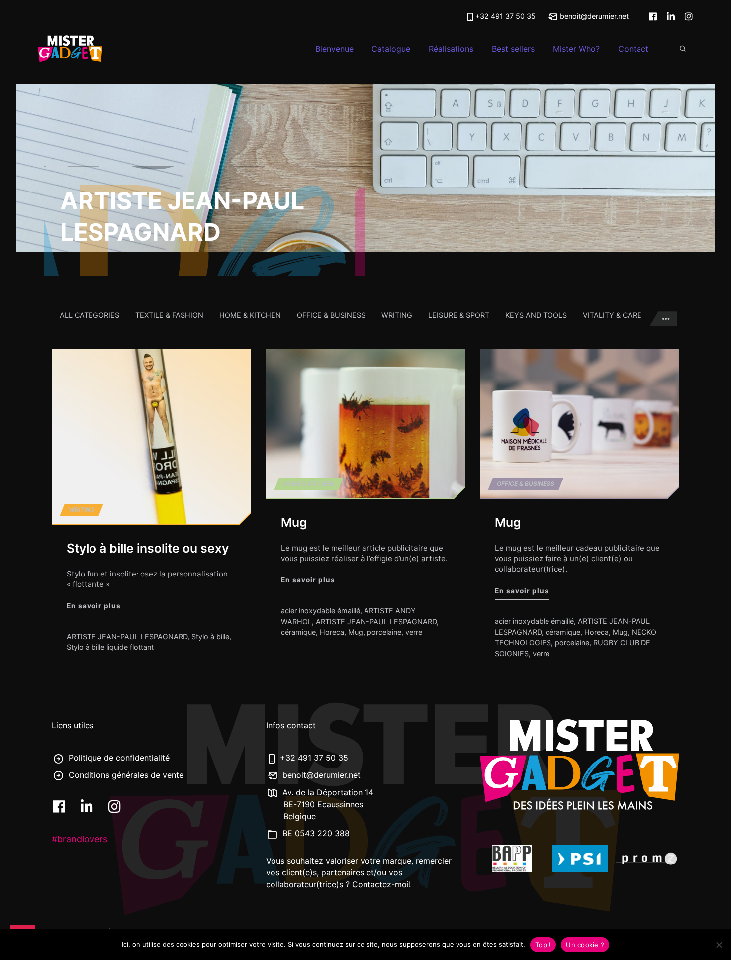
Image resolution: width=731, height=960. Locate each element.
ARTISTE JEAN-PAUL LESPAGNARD (127, 636)
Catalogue (390, 49)
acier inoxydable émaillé (320, 610)
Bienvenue (334, 49)
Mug (294, 522)
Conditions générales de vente (124, 775)
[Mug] (365, 423)
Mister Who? (576, 49)
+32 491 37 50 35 (505, 16)
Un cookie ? (585, 945)
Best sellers (513, 49)
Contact (633, 49)
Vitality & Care (612, 315)
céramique (298, 632)
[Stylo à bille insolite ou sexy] (151, 436)
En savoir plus (94, 606)
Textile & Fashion (169, 315)
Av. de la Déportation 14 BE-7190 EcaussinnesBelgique (326, 804)
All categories (89, 315)
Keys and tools (536, 315)
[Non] (719, 945)
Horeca (332, 632)
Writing (396, 315)
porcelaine (384, 632)
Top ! (543, 945)
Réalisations (451, 49)
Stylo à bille (210, 636)
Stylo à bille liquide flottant (110, 647)
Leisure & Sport (458, 315)
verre (413, 632)
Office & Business (331, 315)
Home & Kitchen (250, 315)
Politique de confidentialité (118, 758)
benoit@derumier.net (593, 16)
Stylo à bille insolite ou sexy (148, 548)
